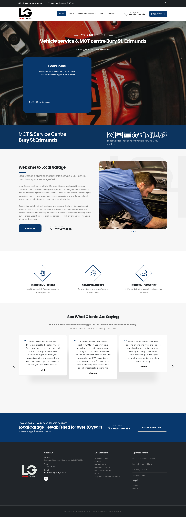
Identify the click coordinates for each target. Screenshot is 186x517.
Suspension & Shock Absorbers (107, 476)
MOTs (97, 473)
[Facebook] (165, 3)
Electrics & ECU (100, 464)
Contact (112, 13)
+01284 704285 (137, 14)
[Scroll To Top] (181, 514)
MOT (102, 13)
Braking (98, 461)
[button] (131, 231)
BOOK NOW (156, 14)
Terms (135, 486)
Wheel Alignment (101, 458)
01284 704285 (63, 229)
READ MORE (30, 228)
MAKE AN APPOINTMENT (152, 428)
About (71, 13)
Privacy (135, 489)
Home (61, 13)
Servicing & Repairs (87, 13)
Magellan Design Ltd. (114, 511)
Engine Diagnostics (102, 467)
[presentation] (13, 367)
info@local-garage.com (32, 3)
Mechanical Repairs (103, 470)
